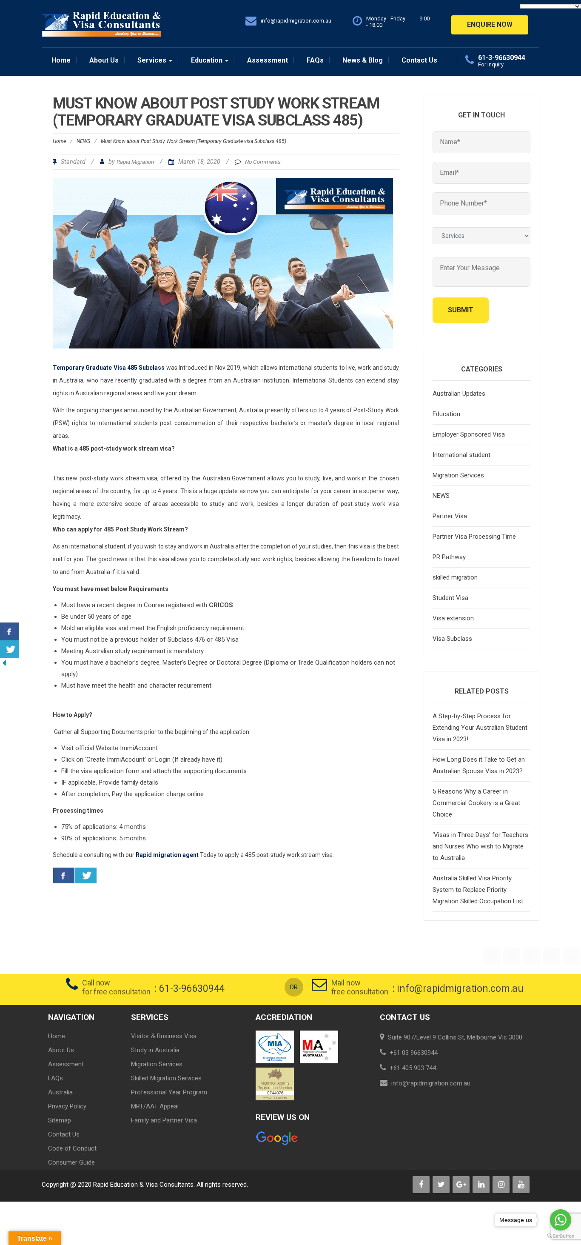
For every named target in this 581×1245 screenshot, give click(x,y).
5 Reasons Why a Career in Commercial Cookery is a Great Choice (476, 803)
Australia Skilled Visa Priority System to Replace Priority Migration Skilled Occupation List (478, 889)
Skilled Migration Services (166, 1078)
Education (207, 60)
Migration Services (458, 475)
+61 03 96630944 (414, 1053)
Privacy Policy (67, 1106)
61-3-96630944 (501, 58)
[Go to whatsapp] (560, 1220)
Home (61, 60)
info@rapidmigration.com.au (460, 988)
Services (152, 60)
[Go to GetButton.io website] (560, 1236)
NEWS (83, 141)
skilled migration (455, 577)
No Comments (263, 161)
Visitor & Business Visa (164, 1036)
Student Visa (450, 598)
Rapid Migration (135, 161)
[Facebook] (492, 957)
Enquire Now (490, 24)
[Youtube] (522, 1185)
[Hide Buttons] (4, 662)
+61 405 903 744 (413, 1068)
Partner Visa (450, 516)
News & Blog (362, 60)
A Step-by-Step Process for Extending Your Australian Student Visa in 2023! (480, 727)
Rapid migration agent (167, 854)
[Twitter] (512, 957)
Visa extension (453, 618)
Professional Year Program (169, 1092)
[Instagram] (572, 957)
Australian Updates (459, 393)
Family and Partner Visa (164, 1120)
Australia (60, 1092)
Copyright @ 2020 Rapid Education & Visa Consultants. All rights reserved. (145, 1184)
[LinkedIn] (552, 957)
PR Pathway (449, 557)
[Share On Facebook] (63, 875)
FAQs (315, 60)
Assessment (267, 60)
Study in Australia (155, 1050)
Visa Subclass (452, 638)
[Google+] (532, 957)
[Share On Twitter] (86, 875)
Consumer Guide (71, 1162)
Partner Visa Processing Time (474, 536)
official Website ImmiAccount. (117, 748)
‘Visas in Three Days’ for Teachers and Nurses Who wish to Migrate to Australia (480, 846)
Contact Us (419, 60)
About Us (104, 60)
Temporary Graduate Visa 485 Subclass (109, 367)
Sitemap (59, 1120)
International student (461, 455)
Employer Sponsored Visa (469, 434)
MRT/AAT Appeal (155, 1106)
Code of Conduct (72, 1148)
